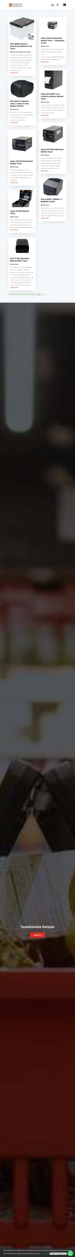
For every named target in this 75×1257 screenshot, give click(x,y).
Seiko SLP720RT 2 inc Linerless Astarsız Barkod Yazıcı (52, 96)
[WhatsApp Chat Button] (70, 1253)
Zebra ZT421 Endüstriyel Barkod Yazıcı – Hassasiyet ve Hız (52, 40)
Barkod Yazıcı (14, 52)
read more (14, 73)
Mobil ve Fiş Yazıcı (25, 52)
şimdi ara (37, 935)
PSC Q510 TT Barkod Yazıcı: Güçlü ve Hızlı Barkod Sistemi (19, 103)
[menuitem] (52, 5)
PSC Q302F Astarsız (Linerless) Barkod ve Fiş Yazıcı (21, 46)
